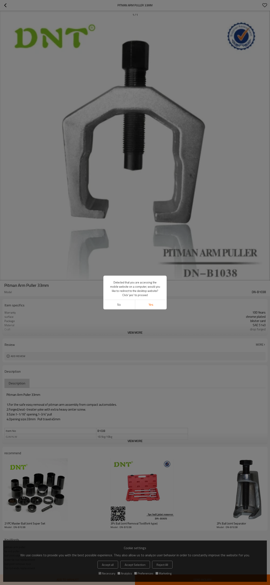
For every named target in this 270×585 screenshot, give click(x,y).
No (119, 304)
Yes (150, 304)
